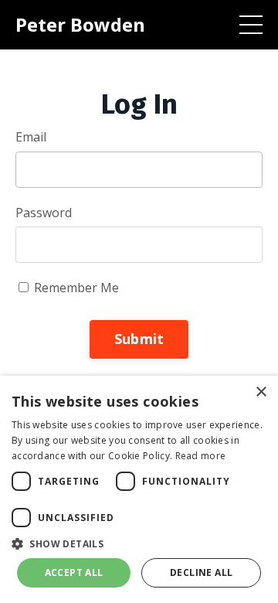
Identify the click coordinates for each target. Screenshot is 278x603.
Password (43, 212)
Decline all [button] (201, 572)
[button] (139, 543)
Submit (139, 338)
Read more (200, 455)
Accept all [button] (74, 572)
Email (30, 136)
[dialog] (139, 489)
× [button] (260, 392)
